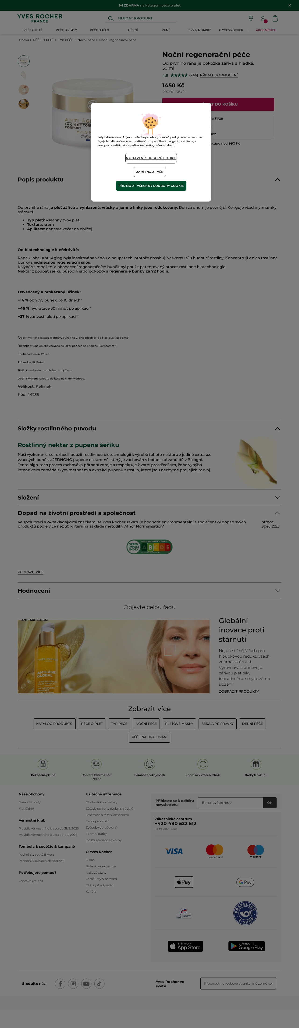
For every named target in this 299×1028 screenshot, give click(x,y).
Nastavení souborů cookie (151, 158)
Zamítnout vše (149, 172)
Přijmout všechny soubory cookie (151, 186)
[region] (151, 152)
